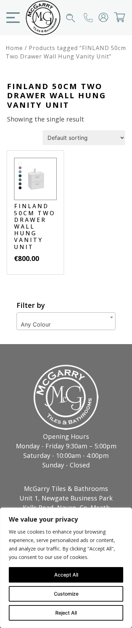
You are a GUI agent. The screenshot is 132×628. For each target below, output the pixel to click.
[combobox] (66, 321)
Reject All (66, 613)
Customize (66, 594)
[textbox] (66, 324)
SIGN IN (99, 22)
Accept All (66, 575)
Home (14, 48)
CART (114, 22)
